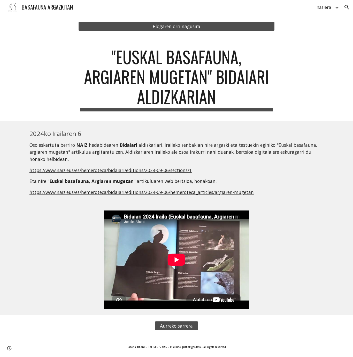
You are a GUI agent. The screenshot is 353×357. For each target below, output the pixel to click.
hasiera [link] (324, 7)
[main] (176, 79)
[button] (347, 7)
